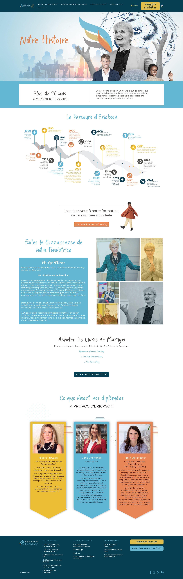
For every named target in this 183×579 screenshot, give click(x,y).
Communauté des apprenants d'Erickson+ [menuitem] (82, 545)
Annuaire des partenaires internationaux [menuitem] (113, 556)
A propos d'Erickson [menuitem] (98, 4)
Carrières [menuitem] (76, 553)
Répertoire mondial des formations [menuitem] (73, 4)
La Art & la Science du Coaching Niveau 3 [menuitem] (51, 550)
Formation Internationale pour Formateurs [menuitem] (52, 566)
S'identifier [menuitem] (41, 8)
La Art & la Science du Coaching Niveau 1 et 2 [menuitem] (51, 545)
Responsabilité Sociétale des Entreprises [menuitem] (83, 557)
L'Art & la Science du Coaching (91, 224)
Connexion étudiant (146, 542)
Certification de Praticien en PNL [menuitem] (53, 556)
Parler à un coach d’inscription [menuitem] (110, 545)
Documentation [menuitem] (115, 4)
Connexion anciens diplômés (146, 548)
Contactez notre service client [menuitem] (113, 550)
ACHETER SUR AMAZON (91, 374)
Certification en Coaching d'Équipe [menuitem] (52, 561)
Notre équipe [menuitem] (78, 550)
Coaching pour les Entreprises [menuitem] (49, 571)
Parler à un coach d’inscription (150, 6)
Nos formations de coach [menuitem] (47, 4)
